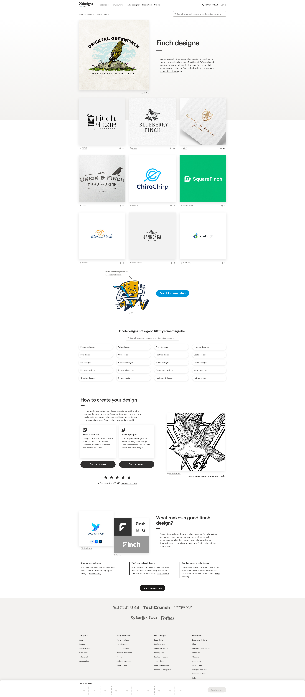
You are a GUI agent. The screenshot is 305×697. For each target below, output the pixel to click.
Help (194, 678)
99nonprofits (84, 661)
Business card (159, 644)
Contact (82, 644)
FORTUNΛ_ (187, 262)
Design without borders (201, 648)
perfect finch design (169, 71)
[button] (302, 683)
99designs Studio (123, 661)
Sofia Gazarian (137, 262)
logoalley (135, 205)
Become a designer (199, 640)
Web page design (161, 648)
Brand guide (159, 653)
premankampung (174, 473)
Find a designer (133, 5)
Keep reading (95, 573)
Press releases (84, 648)
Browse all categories (162, 670)
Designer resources (199, 670)
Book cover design (161, 665)
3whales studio (188, 205)
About (81, 640)
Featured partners (199, 674)
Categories (104, 5)
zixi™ (84, 205)
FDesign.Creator (86, 548)
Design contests (123, 640)
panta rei (85, 262)
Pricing (119, 657)
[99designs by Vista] (86, 4)
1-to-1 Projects (122, 644)
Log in (223, 5)
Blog (194, 644)
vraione (134, 148)
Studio (157, 5)
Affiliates (195, 657)
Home (81, 14)
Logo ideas (196, 661)
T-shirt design (159, 661)
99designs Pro (122, 665)
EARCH (146, 93)
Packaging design (161, 657)
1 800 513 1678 (211, 5)
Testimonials (84, 657)
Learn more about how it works (205, 476)
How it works (118, 5)
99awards (196, 653)
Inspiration (147, 5)
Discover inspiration (124, 653)
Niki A (185, 148)
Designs (99, 14)
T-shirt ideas (197, 665)
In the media (84, 653)
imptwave (119, 555)
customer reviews (129, 483)
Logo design (159, 640)
